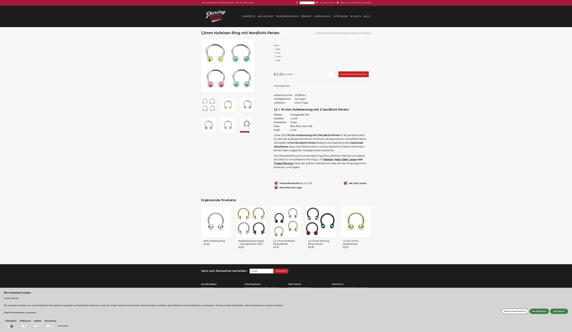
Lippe (352, 159)
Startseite (248, 16)
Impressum (31, 312)
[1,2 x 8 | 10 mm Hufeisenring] (356, 222)
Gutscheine (340, 16)
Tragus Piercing (283, 163)
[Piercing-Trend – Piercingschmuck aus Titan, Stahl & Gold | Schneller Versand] (217, 16)
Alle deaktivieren (539, 311)
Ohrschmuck (322, 16)
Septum (328, 159)
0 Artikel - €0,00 (327, 2)
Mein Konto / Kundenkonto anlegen (355, 2)
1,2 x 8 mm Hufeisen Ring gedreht (284, 242)
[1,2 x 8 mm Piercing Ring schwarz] (321, 222)
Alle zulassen (559, 311)
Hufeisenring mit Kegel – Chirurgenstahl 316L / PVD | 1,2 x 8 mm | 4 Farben (251, 242)
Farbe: (277, 45)
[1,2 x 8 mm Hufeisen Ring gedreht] (286, 222)
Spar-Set (306, 16)
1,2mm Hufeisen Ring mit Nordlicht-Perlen (349, 33)
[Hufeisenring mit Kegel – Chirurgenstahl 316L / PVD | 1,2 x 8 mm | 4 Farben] (251, 222)
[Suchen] (296, 2)
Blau (278, 49)
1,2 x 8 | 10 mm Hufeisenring (350, 242)
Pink (278, 53)
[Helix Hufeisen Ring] (216, 222)
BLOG (367, 16)
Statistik (37, 321)
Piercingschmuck (287, 16)
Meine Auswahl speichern (515, 311)
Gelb (278, 60)
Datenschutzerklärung (14, 312)
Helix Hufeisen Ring (214, 241)
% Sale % (355, 16)
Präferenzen (25, 321)
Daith (345, 159)
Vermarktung (50, 321)
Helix (337, 159)
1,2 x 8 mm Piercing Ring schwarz (318, 242)
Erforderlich (11, 321)
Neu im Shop (265, 16)
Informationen (282, 86)
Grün (278, 56)
